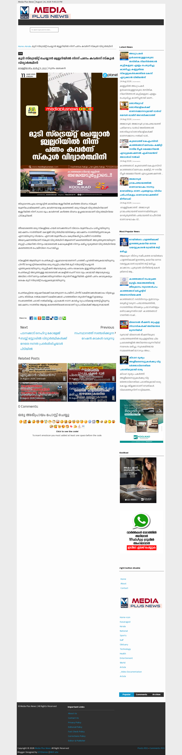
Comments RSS (157, 748)
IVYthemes (43, 752)
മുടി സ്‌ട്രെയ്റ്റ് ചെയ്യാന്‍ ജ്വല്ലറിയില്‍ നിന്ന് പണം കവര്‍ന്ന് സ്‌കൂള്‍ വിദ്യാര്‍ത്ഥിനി (66, 60)
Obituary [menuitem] (124, 644)
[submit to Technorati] (64, 318)
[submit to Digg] (47, 318)
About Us (72, 713)
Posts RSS (143, 748)
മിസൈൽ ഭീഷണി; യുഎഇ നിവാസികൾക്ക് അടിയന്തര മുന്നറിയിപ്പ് (144, 326)
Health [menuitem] (123, 653)
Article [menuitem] (123, 667)
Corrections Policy (76, 736)
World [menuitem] (122, 662)
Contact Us (73, 718)
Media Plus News (43, 748)
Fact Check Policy (76, 731)
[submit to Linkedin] (56, 318)
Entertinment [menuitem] (126, 658)
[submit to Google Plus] (39, 318)
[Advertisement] (111, 35)
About (123, 583)
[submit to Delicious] (52, 318)
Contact (124, 588)
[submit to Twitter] (35, 318)
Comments (141, 694)
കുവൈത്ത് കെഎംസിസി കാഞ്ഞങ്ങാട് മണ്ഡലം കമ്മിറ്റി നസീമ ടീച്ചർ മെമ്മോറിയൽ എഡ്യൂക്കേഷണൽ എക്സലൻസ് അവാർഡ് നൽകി (141, 149)
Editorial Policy (75, 727)
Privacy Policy (74, 722)
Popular (127, 694)
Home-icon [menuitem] (125, 617)
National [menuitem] (124, 631)
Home (123, 579)
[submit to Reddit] (60, 318)
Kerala (20, 53)
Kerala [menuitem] (123, 626)
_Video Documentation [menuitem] (131, 671)
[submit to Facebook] (31, 318)
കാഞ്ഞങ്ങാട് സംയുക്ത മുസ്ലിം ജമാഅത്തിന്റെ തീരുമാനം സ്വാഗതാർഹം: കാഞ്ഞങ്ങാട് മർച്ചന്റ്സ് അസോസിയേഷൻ (139, 287)
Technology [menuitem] (125, 649)
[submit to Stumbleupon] (43, 318)
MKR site (54, 752)
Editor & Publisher (76, 740)
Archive (156, 694)
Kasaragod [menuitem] (125, 622)
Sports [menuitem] (123, 635)
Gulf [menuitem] (121, 640)
